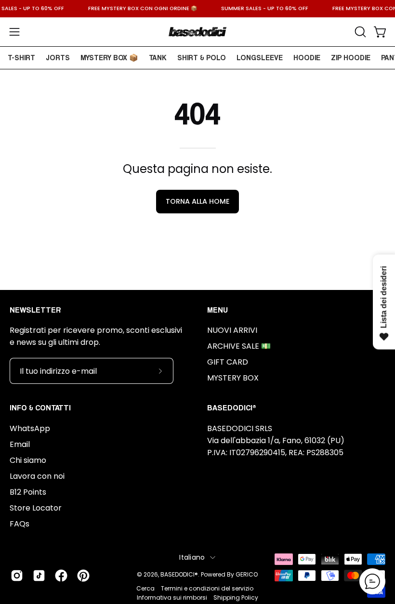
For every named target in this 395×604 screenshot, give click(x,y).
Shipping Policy (235, 597)
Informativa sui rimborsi (172, 597)
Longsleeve (260, 57)
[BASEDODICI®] (197, 32)
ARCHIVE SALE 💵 (239, 346)
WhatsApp (30, 428)
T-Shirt (21, 57)
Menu (217, 310)
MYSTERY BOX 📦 (109, 57)
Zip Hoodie (350, 57)
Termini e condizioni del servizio (207, 588)
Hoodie (306, 57)
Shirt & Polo (201, 57)
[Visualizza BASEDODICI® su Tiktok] (39, 575)
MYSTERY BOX (233, 377)
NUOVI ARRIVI (232, 330)
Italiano (192, 557)
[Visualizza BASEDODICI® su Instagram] (17, 575)
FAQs (19, 523)
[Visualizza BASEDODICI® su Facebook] (61, 575)
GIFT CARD (227, 362)
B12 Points (28, 492)
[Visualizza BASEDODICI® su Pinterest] (83, 575)
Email (20, 444)
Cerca (145, 588)
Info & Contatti (40, 407)
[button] (359, 32)
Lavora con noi (37, 476)
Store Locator (36, 507)
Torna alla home (198, 201)
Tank (158, 57)
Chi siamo (28, 460)
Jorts (58, 57)
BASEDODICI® (179, 574)
